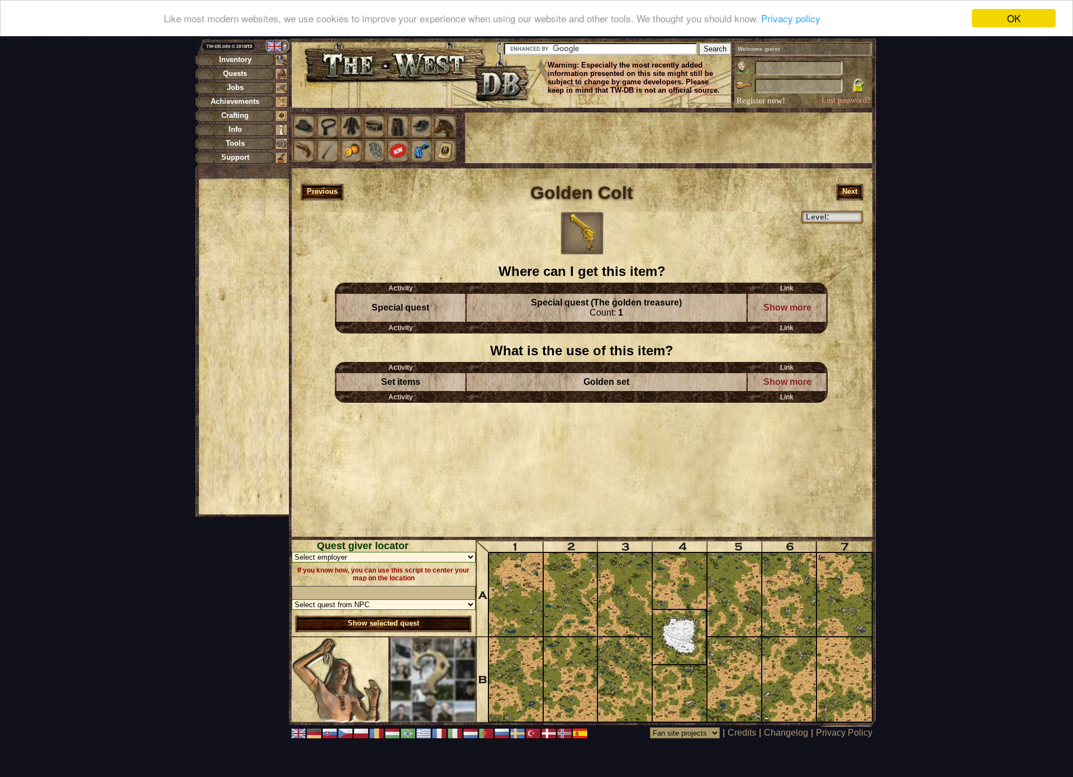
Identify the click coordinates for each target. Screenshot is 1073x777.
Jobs (235, 87)
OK (1013, 18)
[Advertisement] (243, 346)
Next (849, 191)
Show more (787, 307)
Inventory (235, 59)
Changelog (786, 732)
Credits (742, 732)
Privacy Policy (844, 732)
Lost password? (846, 100)
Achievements (235, 101)
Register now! (761, 100)
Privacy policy (790, 19)
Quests (235, 73)
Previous (322, 191)
